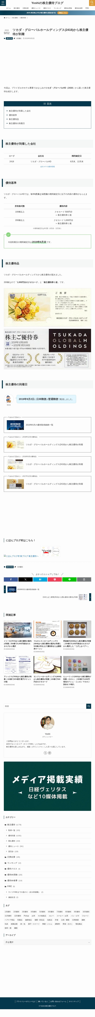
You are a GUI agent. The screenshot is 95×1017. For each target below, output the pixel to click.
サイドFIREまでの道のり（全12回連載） (25, 892)
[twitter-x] (45, 753)
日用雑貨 (75, 920)
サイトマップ (74, 1001)
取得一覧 (14, 830)
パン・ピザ (75, 916)
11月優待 (8, 916)
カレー (51, 916)
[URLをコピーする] (84, 579)
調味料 (57, 924)
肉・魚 (22, 924)
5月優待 (42, 912)
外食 (56, 920)
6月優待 (18, 38)
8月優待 (68, 912)
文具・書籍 (65, 920)
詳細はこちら (63, 12)
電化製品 (78, 924)
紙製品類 (14, 924)
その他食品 (42, 916)
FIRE (11, 886)
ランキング (14, 863)
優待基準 (13, 115)
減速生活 (13, 897)
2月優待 (16, 912)
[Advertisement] (47, 61)
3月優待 (25, 912)
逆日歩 (13, 851)
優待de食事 (14, 880)
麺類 (15, 928)
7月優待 (59, 912)
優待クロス (13, 869)
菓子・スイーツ (33, 924)
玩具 (6, 924)
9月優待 (77, 912)
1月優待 (8, 912)
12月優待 (17, 916)
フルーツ (85, 916)
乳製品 (19, 920)
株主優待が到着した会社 (20, 111)
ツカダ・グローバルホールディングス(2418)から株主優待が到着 (54, 444)
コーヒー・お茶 (62, 916)
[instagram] (49, 753)
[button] (11, 579)
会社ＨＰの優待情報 (47, 167)
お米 (33, 916)
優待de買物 (14, 875)
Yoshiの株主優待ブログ (47, 2)
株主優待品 (14, 119)
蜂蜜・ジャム (47, 924)
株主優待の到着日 (17, 123)
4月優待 (33, 912)
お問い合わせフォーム (58, 1001)
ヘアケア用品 (9, 920)
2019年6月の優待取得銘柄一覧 (39, 425)
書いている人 (43, 1001)
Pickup (26, 916)
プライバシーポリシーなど (26, 1001)
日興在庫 (13, 857)
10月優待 (86, 912)
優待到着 (9, 38)
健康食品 (28, 920)
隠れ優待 (14, 841)
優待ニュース (15, 846)
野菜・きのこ (67, 924)
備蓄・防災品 (39, 920)
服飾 (83, 920)
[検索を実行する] (88, 706)
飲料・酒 (8, 928)
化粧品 (49, 920)
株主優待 (14, 825)
